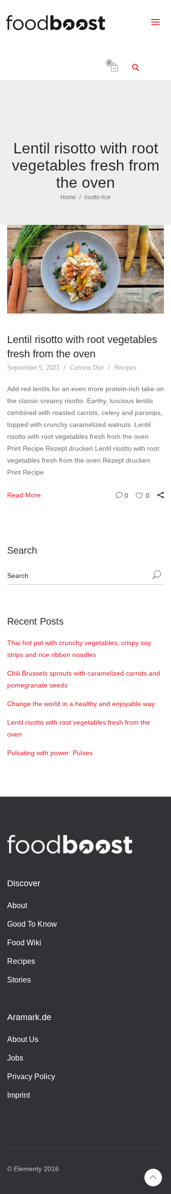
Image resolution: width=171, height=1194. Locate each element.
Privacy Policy (31, 1077)
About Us (22, 1039)
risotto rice (97, 197)
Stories (19, 980)
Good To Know (32, 924)
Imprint (18, 1095)
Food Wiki (24, 943)
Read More (24, 495)
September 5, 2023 (33, 367)
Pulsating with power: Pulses (50, 753)
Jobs (15, 1058)
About (17, 905)
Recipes (125, 367)
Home (68, 197)
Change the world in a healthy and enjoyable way (81, 704)
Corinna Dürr (87, 367)
